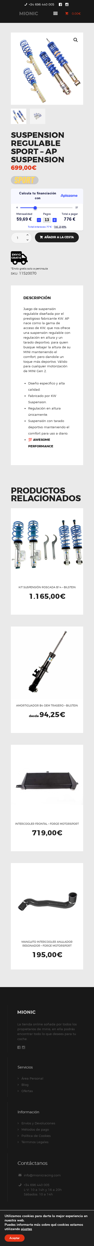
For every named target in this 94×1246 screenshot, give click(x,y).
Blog (24, 1085)
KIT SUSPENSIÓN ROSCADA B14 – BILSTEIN (47, 587)
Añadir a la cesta (59, 237)
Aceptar (14, 1238)
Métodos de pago (35, 1129)
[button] (75, 40)
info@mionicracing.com (42, 1175)
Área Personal (32, 1078)
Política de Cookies (36, 1136)
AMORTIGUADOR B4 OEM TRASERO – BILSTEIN (47, 705)
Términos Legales (34, 1142)
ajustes (26, 1229)
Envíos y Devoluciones (38, 1123)
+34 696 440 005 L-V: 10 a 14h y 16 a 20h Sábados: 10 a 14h (43, 1189)
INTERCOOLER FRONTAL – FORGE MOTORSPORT (47, 823)
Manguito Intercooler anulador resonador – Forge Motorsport (47, 943)
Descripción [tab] (37, 298)
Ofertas (27, 1091)
